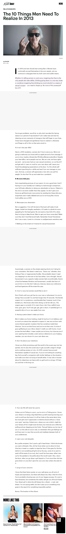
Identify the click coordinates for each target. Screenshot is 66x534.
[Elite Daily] (9, 3)
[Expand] (58, 519)
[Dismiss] (63, 519)
